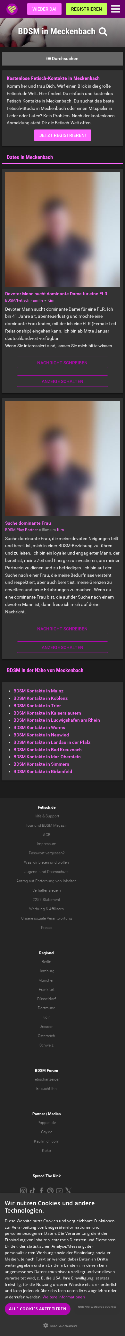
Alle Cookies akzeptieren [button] (38, 1309)
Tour (29, 825)
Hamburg (46, 971)
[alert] (62, 1264)
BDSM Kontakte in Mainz (38, 690)
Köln (47, 1017)
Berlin (46, 961)
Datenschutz (58, 871)
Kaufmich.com (46, 1141)
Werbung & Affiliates (46, 909)
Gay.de (46, 1132)
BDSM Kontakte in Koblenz (40, 698)
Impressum (46, 844)
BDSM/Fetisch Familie (24, 300)
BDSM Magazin (55, 825)
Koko (46, 1150)
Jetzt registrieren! (62, 135)
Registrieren (86, 9)
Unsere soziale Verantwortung (46, 918)
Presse (46, 927)
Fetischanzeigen (47, 1079)
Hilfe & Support (46, 816)
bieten (43, 862)
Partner (38, 1114)
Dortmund (46, 1008)
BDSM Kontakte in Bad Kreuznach (47, 749)
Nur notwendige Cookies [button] (97, 1306)
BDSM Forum (46, 1070)
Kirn (50, 300)
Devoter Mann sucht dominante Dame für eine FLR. (57, 293)
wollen (63, 862)
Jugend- (31, 871)
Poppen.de (47, 1122)
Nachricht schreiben (62, 362)
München (46, 980)
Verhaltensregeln (46, 890)
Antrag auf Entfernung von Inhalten (46, 881)
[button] (62, 1325)
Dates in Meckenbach (30, 157)
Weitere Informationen (64, 1297)
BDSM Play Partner (21, 530)
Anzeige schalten (62, 381)
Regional (46, 953)
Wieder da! (44, 9)
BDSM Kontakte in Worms (39, 727)
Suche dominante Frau (28, 523)
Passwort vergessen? (46, 853)
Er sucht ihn (46, 1088)
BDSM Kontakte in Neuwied (41, 734)
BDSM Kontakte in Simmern (41, 764)
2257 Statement (46, 899)
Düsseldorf (46, 999)
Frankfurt (46, 989)
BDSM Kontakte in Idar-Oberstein (47, 756)
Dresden (46, 1026)
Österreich (46, 1036)
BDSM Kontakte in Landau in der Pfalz (51, 742)
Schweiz (46, 1045)
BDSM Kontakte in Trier (37, 705)
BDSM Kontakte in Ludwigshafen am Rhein (56, 720)
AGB (46, 835)
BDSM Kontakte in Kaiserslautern (47, 713)
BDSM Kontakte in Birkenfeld (42, 771)
